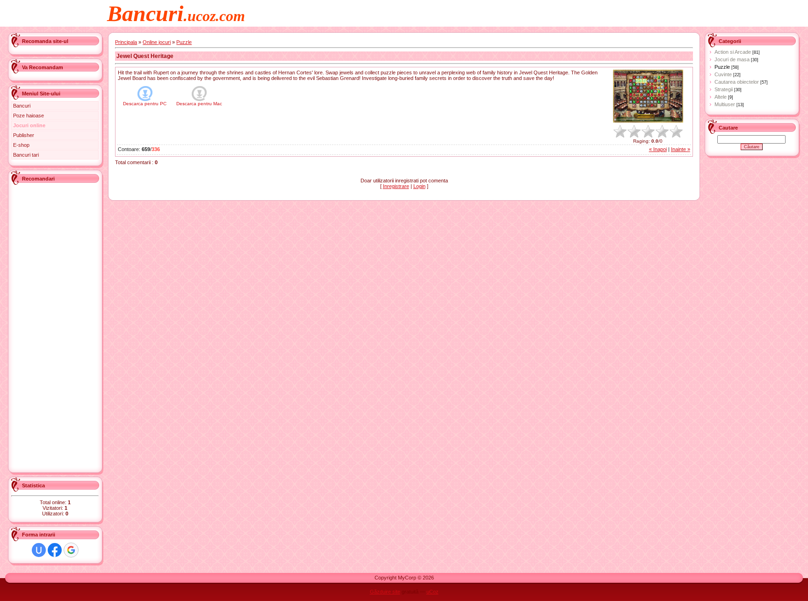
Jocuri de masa (732, 59)
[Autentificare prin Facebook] (55, 550)
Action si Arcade (732, 52)
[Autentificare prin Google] (71, 550)
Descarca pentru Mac (199, 103)
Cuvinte (723, 74)
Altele (720, 97)
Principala (126, 42)
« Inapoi (658, 149)
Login (419, 186)
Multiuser (724, 104)
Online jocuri (157, 42)
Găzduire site (385, 591)
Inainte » (680, 149)
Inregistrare (396, 186)
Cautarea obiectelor (736, 82)
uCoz (432, 591)
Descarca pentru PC (144, 103)
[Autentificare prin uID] (39, 550)
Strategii (723, 89)
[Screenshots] (648, 96)
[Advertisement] (48, 326)
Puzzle (184, 42)
